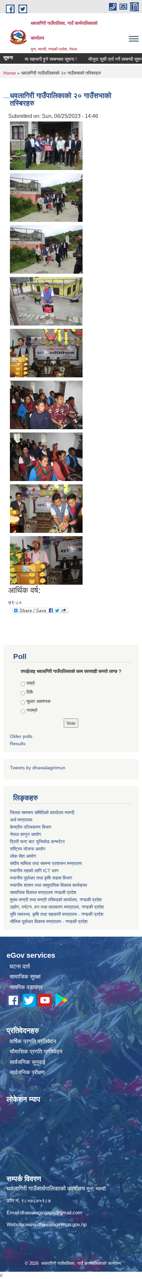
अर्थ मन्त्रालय (21, 819)
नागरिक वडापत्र (26, 987)
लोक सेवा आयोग (23, 856)
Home (9, 73)
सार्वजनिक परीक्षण (27, 1072)
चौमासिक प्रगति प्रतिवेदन (36, 1052)
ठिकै (29, 692)
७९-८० (15, 602)
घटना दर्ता (20, 966)
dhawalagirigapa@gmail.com (51, 1212)
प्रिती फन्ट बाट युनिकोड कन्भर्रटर (37, 841)
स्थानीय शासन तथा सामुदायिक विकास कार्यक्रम (48, 885)
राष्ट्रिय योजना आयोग (27, 848)
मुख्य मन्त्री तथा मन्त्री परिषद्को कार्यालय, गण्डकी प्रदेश (56, 899)
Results (17, 743)
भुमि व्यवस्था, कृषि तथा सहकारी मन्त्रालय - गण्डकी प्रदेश (56, 914)
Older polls (21, 736)
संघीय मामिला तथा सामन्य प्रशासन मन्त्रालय (46, 863)
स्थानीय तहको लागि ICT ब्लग (34, 870)
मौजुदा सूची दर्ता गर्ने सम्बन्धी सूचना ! (107, 59)
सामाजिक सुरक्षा (25, 977)
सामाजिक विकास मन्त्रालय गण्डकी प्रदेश (43, 892)
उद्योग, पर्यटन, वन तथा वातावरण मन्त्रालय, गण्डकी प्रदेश (57, 907)
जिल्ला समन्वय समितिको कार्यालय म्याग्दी (42, 812)
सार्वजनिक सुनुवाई (27, 1062)
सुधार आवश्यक (38, 701)
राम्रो (30, 683)
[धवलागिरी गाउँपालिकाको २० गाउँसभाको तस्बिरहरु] (46, 145)
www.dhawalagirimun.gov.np (56, 1224)
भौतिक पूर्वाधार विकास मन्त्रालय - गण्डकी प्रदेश (49, 921)
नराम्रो (31, 710)
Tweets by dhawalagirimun (37, 767)
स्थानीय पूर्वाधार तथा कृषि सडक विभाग (41, 878)
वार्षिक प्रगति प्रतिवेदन (33, 1041)
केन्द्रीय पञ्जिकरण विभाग (30, 827)
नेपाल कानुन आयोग (25, 834)
